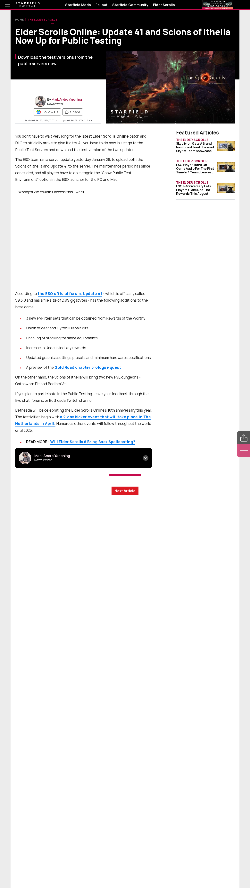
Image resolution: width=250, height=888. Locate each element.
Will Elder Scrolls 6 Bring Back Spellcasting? (92, 441)
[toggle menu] (4, 4)
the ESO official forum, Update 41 (70, 293)
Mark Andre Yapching (67, 99)
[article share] (243, 437)
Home (19, 19)
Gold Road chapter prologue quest (87, 367)
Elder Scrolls (164, 4)
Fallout (102, 4)
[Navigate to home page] (28, 4)
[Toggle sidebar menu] (243, 450)
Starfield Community (130, 4)
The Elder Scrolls (42, 19)
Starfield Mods (78, 4)
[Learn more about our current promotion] (218, 4)
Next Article (125, 490)
